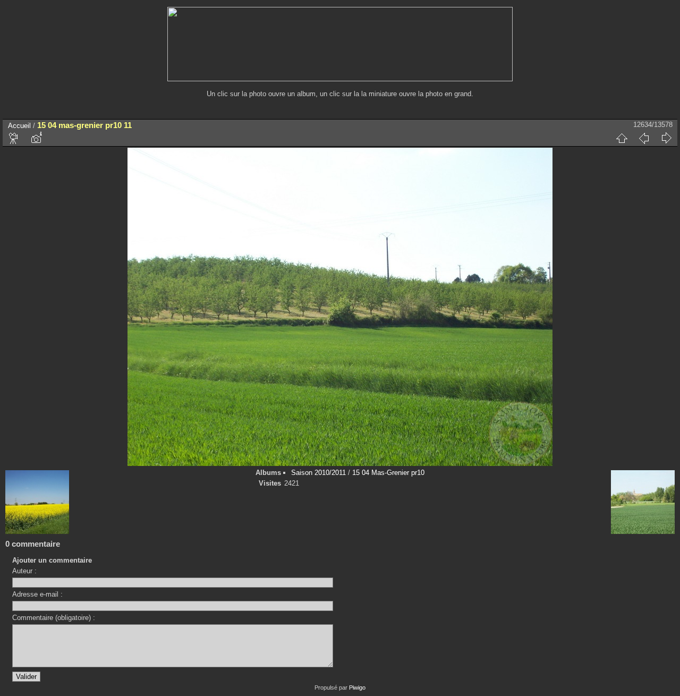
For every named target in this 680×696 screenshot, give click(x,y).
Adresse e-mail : (37, 594)
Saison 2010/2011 (318, 473)
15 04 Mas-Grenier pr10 (388, 473)
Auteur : (24, 571)
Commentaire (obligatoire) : (53, 618)
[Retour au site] (340, 79)
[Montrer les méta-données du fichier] (36, 138)
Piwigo (357, 687)
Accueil (19, 126)
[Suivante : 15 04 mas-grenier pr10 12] (666, 138)
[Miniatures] (621, 138)
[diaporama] (14, 138)
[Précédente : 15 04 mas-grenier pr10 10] (644, 138)
